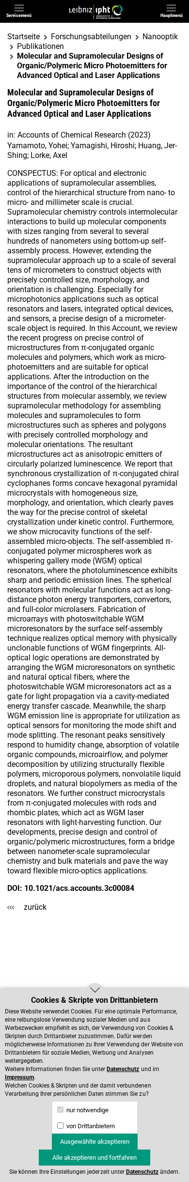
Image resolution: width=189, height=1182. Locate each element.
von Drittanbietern (90, 1126)
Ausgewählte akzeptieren (94, 1141)
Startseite (23, 36)
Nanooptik (160, 36)
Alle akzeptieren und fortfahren (94, 1157)
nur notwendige (87, 1110)
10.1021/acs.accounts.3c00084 (79, 888)
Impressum (19, 1077)
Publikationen (40, 46)
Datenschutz (123, 1069)
